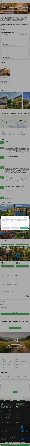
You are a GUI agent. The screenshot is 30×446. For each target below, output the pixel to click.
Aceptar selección (15, 228)
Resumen (26, 217)
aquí (16, 224)
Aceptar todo (24, 228)
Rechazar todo (6, 228)
